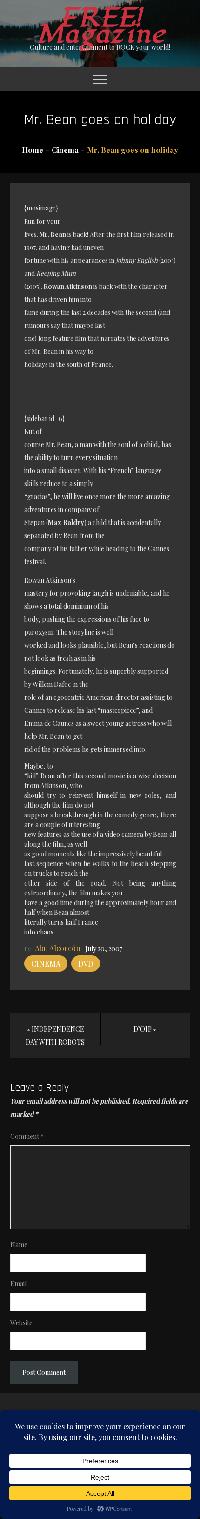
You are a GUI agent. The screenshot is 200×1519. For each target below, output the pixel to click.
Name (18, 1244)
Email (18, 1283)
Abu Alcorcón (57, 948)
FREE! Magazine (100, 26)
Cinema (45, 963)
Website (21, 1322)
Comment (27, 1136)
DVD (85, 963)
